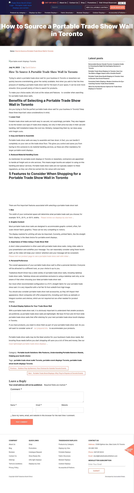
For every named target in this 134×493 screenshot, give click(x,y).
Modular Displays (83, 13)
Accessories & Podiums (117, 13)
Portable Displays (51, 13)
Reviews (12, 452)
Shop (83, 3)
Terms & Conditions (15, 464)
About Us (12, 444)
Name (13, 405)
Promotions (92, 3)
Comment (16, 389)
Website (64, 405)
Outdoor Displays (99, 13)
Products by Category (66, 444)
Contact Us (13, 456)
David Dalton (30, 67)
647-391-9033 (51, 3)
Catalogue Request (35, 452)
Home (12, 51)
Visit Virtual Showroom (108, 3)
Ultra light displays (35, 460)
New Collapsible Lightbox (97, 7)
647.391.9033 (99, 452)
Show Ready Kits (117, 7)
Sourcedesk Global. (119, 476)
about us (63, 3)
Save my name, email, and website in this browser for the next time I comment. (43, 415)
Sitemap (12, 460)
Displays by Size (35, 13)
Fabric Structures (67, 13)
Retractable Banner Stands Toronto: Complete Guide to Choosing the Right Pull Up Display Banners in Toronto (106, 66)
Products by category (17, 13)
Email (39, 405)
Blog (10, 448)
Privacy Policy (14, 467)
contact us (73, 3)
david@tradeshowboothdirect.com (105, 456)
